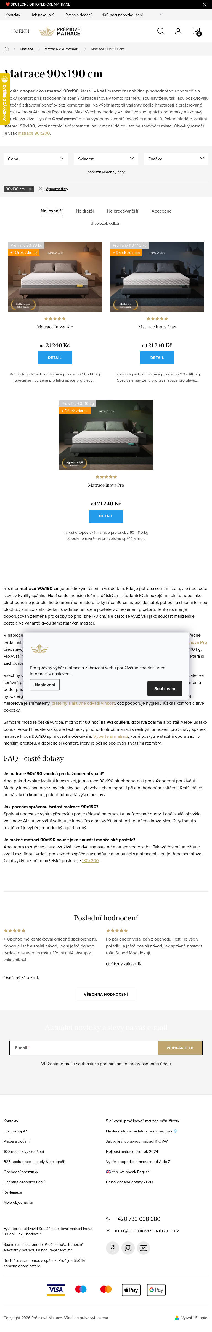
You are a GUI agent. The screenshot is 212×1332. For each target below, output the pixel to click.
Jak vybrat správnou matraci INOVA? (137, 1141)
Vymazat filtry (57, 189)
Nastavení (45, 684)
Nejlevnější (52, 211)
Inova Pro (197, 642)
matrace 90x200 (34, 133)
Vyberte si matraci (110, 736)
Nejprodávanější (122, 211)
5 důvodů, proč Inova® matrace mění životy (142, 1120)
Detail (55, 357)
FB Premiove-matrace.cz (112, 1248)
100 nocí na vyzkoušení (122, 15)
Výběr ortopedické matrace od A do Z (138, 1161)
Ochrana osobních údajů (25, 1182)
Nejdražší (85, 211)
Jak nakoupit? (42, 15)
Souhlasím (164, 688)
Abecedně (162, 211)
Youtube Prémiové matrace (143, 1248)
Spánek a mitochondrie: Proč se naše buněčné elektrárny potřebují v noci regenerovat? (43, 1247)
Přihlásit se (180, 1047)
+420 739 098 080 (137, 1219)
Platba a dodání (78, 15)
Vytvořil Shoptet (194, 1317)
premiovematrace (128, 1248)
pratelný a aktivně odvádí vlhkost (83, 703)
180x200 (90, 860)
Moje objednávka (18, 1202)
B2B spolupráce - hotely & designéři (34, 1161)
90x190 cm (16, 189)
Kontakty (13, 15)
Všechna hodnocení (106, 994)
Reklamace (13, 1192)
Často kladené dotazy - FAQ (129, 1182)
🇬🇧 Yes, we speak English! (128, 1171)
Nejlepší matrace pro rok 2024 (132, 1151)
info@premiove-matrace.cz (147, 1230)
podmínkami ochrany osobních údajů (135, 1064)
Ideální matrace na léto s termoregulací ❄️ (142, 1131)
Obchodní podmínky (21, 1172)
